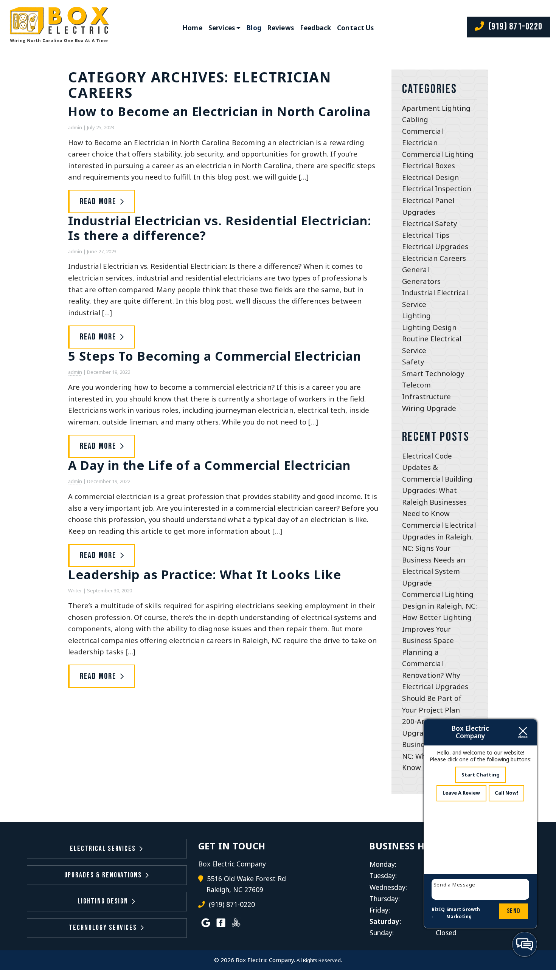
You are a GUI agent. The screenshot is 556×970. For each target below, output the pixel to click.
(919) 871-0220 (514, 26)
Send (513, 911)
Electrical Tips (425, 235)
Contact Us (355, 27)
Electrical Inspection (436, 188)
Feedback (315, 27)
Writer (75, 590)
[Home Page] (58, 28)
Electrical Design (430, 177)
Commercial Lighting (438, 154)
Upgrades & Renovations (103, 875)
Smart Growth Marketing (463, 913)
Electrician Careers (434, 258)
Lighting (416, 315)
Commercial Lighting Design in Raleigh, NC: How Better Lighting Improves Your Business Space (439, 617)
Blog (254, 27)
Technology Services (103, 928)
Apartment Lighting (436, 108)
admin (75, 127)
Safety (413, 361)
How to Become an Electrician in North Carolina (219, 111)
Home (192, 27)
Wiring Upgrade (429, 408)
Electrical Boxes (428, 165)
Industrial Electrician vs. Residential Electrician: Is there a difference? (219, 227)
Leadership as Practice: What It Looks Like (204, 574)
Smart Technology (433, 373)
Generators (421, 281)
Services (221, 27)
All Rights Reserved (319, 960)
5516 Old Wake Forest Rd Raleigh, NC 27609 (246, 884)
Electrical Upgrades (435, 246)
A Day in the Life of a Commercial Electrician (209, 465)
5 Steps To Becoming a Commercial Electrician (214, 355)
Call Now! (506, 792)
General (415, 269)
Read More (98, 202)
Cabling (415, 119)
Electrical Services (103, 848)
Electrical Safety (429, 223)
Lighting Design (429, 327)
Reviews (280, 27)
